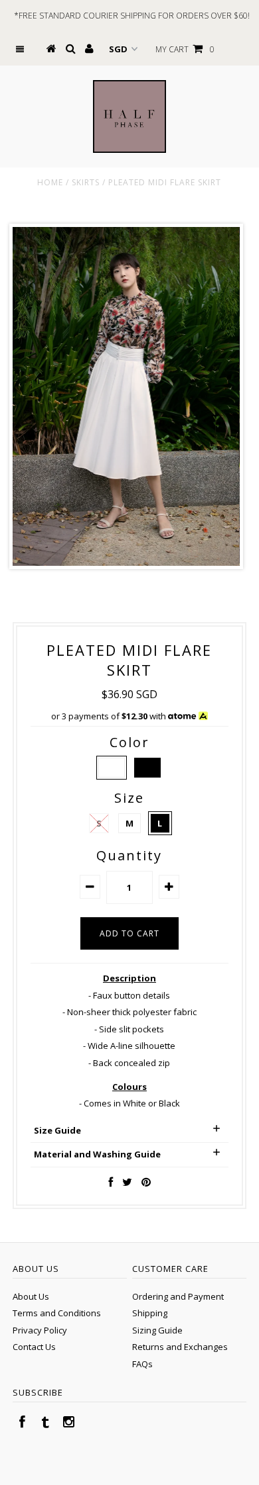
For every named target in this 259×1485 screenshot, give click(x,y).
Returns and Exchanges (180, 1347)
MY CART (185, 49)
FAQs (142, 1364)
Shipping (149, 1313)
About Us (31, 1296)
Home (50, 182)
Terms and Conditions (57, 1313)
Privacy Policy (40, 1330)
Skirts (86, 182)
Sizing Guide (157, 1330)
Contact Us (34, 1347)
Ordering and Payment (178, 1296)
